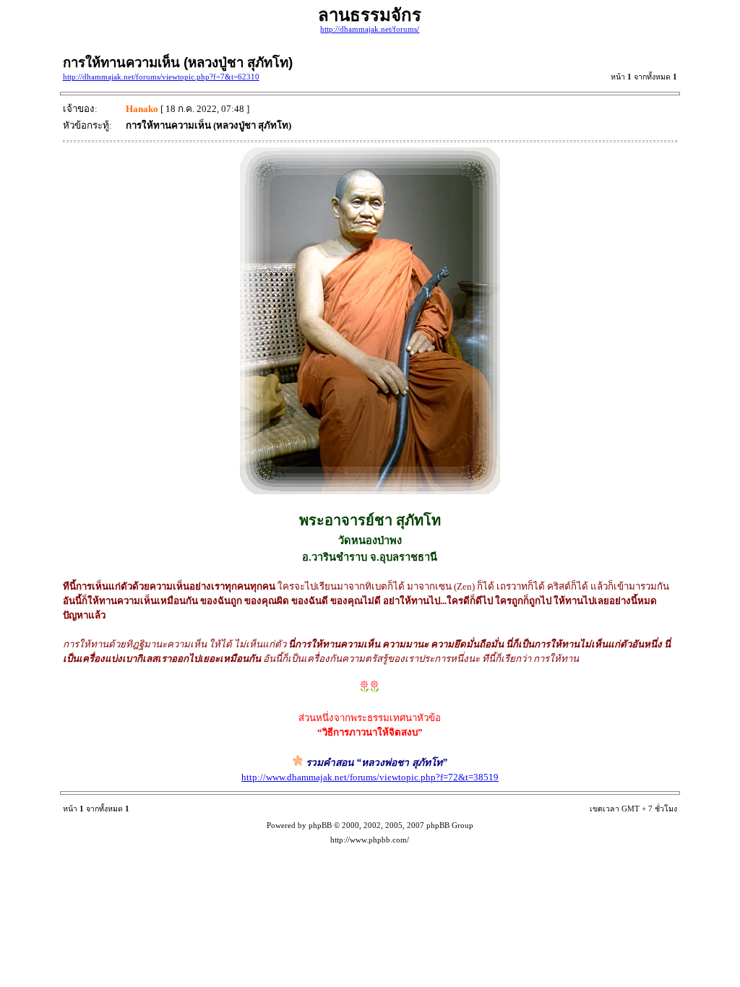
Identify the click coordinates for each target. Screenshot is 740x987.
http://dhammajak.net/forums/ (369, 29)
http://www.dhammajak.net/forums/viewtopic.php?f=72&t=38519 (370, 777)
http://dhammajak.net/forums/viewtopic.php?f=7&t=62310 (161, 77)
